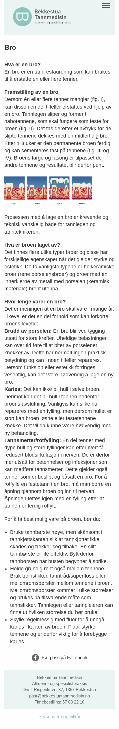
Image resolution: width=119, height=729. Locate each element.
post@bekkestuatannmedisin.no (59, 695)
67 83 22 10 (73, 701)
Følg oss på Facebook (64, 657)
